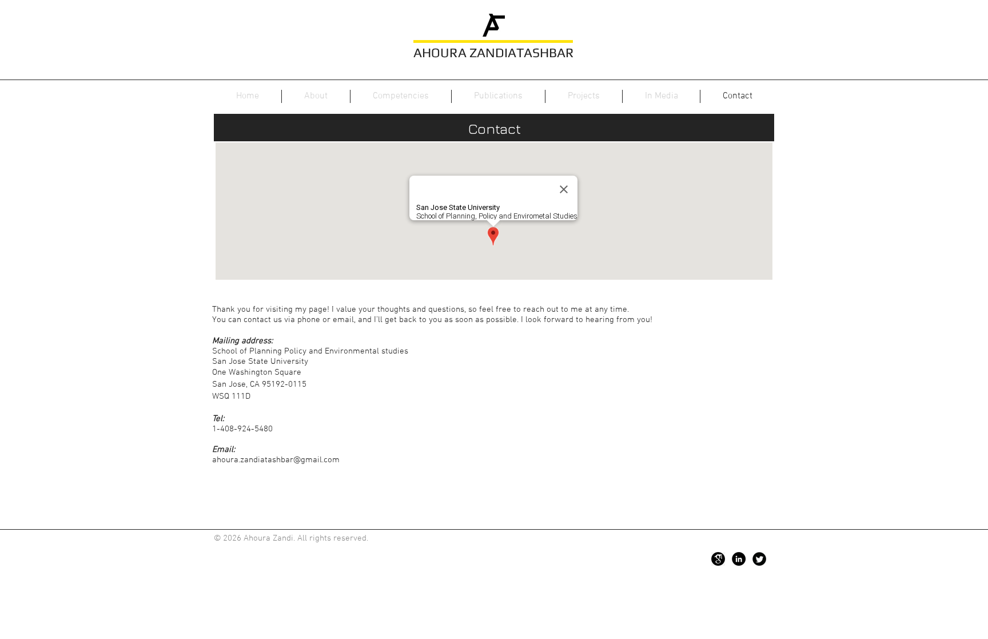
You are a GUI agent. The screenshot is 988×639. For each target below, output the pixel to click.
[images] (718, 559)
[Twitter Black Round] (759, 559)
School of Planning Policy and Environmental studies (310, 351)
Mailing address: (242, 341)
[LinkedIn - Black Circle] (739, 559)
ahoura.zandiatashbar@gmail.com (276, 460)
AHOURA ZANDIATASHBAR (493, 52)
